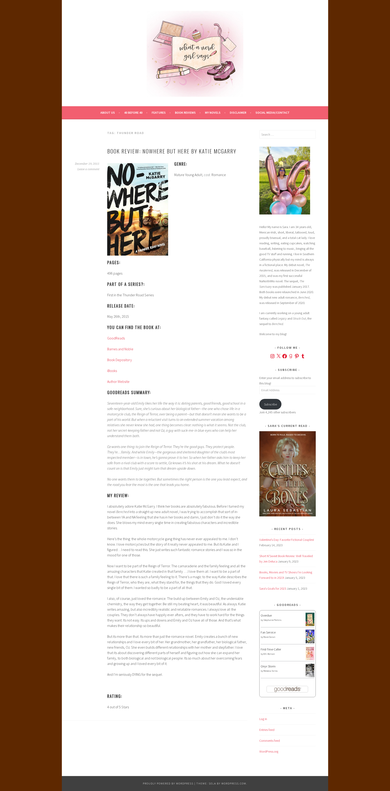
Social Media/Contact (272, 113)
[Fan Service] (310, 642)
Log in (263, 719)
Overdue (266, 615)
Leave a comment (88, 169)
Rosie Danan (269, 637)
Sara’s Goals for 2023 (272, 588)
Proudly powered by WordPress (168, 783)
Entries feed (266, 730)
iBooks (112, 370)
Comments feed (269, 741)
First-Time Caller (271, 649)
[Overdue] (310, 625)
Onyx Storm (268, 666)
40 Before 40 (133, 113)
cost (207, 174)
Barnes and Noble (120, 349)
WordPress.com (233, 783)
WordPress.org (268, 751)
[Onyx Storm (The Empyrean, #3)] (310, 676)
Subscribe (270, 404)
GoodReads (116, 338)
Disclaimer (238, 113)
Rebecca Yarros (270, 670)
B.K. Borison (269, 653)
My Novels (213, 113)
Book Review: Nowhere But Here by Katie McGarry (171, 151)
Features (159, 113)
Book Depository (119, 360)
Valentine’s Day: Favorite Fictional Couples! (286, 540)
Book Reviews (185, 113)
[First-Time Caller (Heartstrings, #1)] (310, 659)
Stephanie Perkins (272, 620)
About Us (107, 113)
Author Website (118, 381)
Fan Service (268, 632)
